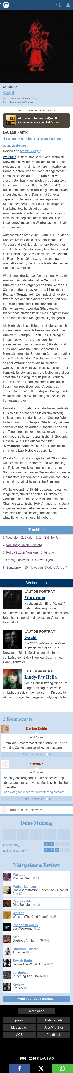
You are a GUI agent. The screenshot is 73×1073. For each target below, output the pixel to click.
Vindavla (50, 552)
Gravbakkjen (44, 560)
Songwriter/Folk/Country (21, 102)
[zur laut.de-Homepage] (5, 5)
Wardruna (10, 87)
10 (38, 904)
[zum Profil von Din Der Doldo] (5, 729)
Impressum (19, 1020)
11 (37, 878)
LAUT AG (47, 1058)
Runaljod (21, 458)
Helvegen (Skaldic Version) (48, 567)
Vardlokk (12, 537)
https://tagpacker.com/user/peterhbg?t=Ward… (36, 792)
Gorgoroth (51, 280)
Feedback (54, 1034)
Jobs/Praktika (53, 1027)
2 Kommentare (18, 718)
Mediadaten (19, 1027)
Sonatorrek (13, 567)
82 (21, 893)
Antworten (37, 754)
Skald (29, 537)
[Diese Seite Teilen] (19, 1068)
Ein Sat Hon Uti (49, 537)
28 (55, 916)
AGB (19, 1034)
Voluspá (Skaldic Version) (24, 545)
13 (39, 928)
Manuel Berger (30, 151)
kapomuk (36, 763)
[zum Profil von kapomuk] (5, 764)
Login (68, 5)
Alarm (26, 754)
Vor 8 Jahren (36, 737)
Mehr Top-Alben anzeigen (36, 998)
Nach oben (36, 1011)
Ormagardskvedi (17, 560)
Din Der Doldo (36, 728)
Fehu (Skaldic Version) (22, 552)
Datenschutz (53, 1020)
